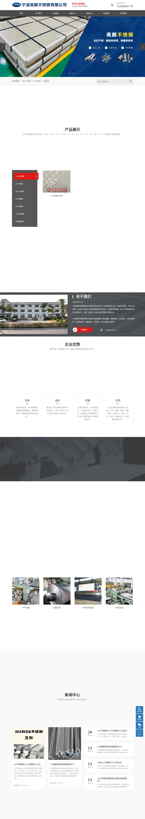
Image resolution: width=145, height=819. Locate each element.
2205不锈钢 (19, 214)
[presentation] (2, 46)
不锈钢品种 (19, 221)
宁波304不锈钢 (26, 81)
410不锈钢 (19, 206)
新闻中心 (72, 13)
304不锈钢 (20, 176)
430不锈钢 (19, 199)
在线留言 (106, 13)
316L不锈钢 (19, 191)
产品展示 (55, 13)
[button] (69, 73)
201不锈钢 (19, 184)
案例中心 (89, 13)
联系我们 (123, 13)
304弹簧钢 (45, 81)
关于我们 (38, 13)
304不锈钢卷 (37, 81)
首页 (21, 13)
